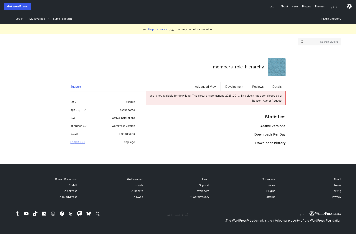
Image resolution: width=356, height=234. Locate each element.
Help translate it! (155, 29)
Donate (137, 190)
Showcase (268, 179)
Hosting (336, 190)
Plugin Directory (331, 18)
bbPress (70, 190)
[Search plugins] (302, 41)
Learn (205, 179)
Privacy (336, 196)
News (337, 185)
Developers (202, 190)
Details (277, 86)
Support (75, 86)
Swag (138, 196)
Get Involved (135, 179)
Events (139, 185)
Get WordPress (17, 6)
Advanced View (206, 86)
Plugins (270, 190)
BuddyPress (68, 196)
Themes (270, 185)
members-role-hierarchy (238, 67)
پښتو (303, 213)
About (337, 179)
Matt (72, 185)
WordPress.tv (199, 196)
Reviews (258, 86)
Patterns (270, 196)
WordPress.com (66, 179)
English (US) (77, 142)
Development (234, 86)
